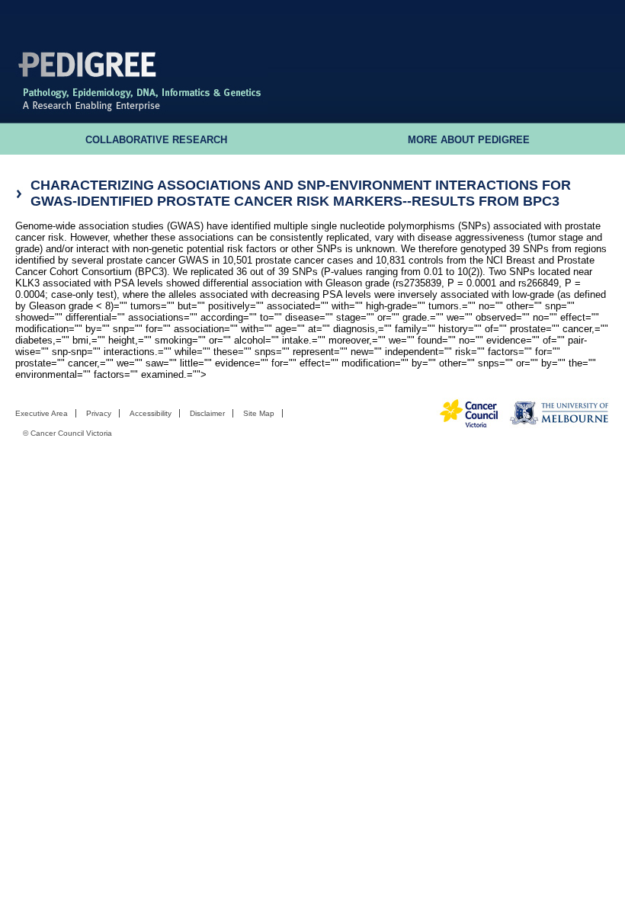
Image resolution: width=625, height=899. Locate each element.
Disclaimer (207, 413)
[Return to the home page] (141, 110)
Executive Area (41, 413)
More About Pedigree (469, 140)
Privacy (98, 413)
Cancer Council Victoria (71, 433)
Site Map (258, 413)
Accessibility (150, 413)
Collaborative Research (156, 140)
